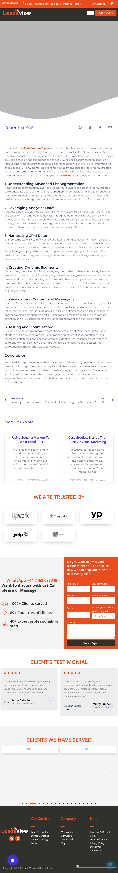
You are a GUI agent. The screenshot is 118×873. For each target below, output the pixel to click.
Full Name (72, 583)
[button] (80, 127)
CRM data (67, 175)
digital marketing (34, 148)
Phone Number (100, 595)
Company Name (100, 583)
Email (70, 595)
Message (71, 622)
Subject (71, 608)
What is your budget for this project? (102, 609)
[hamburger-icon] (90, 13)
